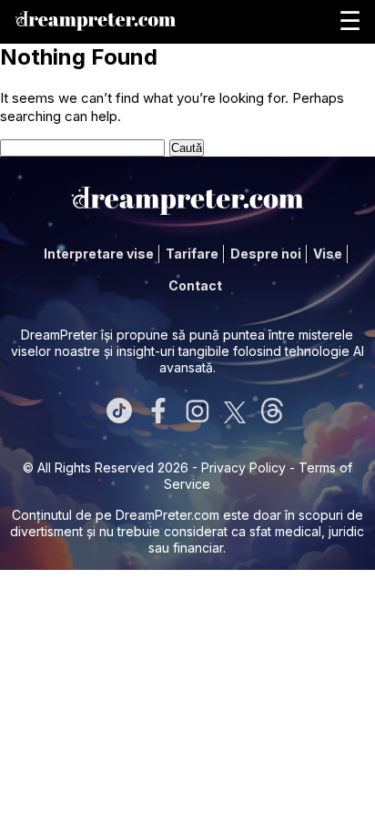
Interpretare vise (99, 253)
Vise (327, 253)
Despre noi (265, 253)
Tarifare (192, 253)
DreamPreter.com (167, 515)
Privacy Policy (243, 467)
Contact (195, 285)
